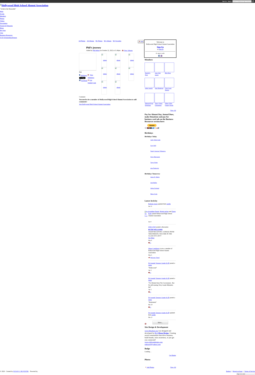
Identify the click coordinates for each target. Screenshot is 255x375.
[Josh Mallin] (147, 185)
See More (151, 238)
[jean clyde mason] (159, 67)
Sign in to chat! (241, 374)
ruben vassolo (149, 88)
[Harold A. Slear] (149, 67)
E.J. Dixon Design (162, 333)
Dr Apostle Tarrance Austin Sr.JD (158, 263)
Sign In (229, 1)
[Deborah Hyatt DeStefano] (149, 98)
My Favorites (117, 41)
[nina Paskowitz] (147, 171)
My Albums (107, 41)
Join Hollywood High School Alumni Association (94, 104)
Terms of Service (249, 371)
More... (160, 322)
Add (142, 41)
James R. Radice (155, 177)
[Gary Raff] (147, 148)
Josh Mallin (153, 183)
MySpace (84, 75)
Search (253, 1)
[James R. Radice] (147, 180)
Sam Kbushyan (159, 88)
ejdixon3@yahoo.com (153, 344)
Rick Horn (168, 73)
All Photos (82, 41)
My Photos (99, 41)
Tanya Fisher (154, 162)
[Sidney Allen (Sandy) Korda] (169, 98)
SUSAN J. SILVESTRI (20, 371)
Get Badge (172, 355)
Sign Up (224, 1)
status (150, 265)
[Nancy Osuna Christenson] (159, 98)
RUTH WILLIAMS (155, 230)
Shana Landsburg (153, 248)
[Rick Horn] (169, 67)
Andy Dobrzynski (155, 140)
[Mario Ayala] (147, 197)
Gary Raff (153, 145)
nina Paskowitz (154, 168)
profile (169, 204)
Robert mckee (164, 211)
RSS (146, 324)
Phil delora (96, 50)
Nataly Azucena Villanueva (158, 151)
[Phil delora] (82, 51)
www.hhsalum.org (151, 331)
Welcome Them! (155, 257)
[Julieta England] (147, 191)
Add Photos (150, 367)
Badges (228, 371)
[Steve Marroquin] (147, 160)
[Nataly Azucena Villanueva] (147, 154)
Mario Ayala (153, 194)
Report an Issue (237, 371)
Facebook (84, 81)
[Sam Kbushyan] (159, 82)
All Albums (90, 41)
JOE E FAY (152, 227)
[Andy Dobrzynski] (147, 143)
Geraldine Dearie (153, 211)
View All (173, 110)
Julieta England (154, 188)
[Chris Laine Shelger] (169, 82)
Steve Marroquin (155, 157)
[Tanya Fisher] (147, 165)
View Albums (128, 50)
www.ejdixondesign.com (154, 342)
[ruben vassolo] (149, 82)
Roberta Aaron (153, 204)
